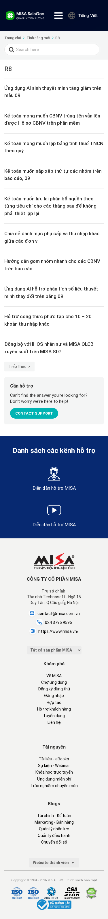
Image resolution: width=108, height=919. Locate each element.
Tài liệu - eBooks (54, 759)
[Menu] (58, 15)
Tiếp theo (17, 366)
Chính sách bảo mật (81, 880)
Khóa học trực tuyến (54, 772)
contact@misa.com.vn (58, 613)
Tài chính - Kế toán (54, 815)
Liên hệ (54, 722)
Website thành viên (51, 862)
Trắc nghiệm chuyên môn (54, 785)
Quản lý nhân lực (54, 829)
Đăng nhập (54, 695)
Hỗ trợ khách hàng (54, 709)
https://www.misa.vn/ (58, 631)
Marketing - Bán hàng (54, 822)
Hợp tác (54, 702)
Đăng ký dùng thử (54, 689)
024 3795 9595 (58, 622)
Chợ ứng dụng (54, 682)
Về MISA (54, 675)
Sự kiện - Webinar (54, 765)
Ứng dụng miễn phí (54, 779)
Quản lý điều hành (54, 835)
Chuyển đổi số (54, 842)
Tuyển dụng (54, 715)
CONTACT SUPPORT (34, 413)
